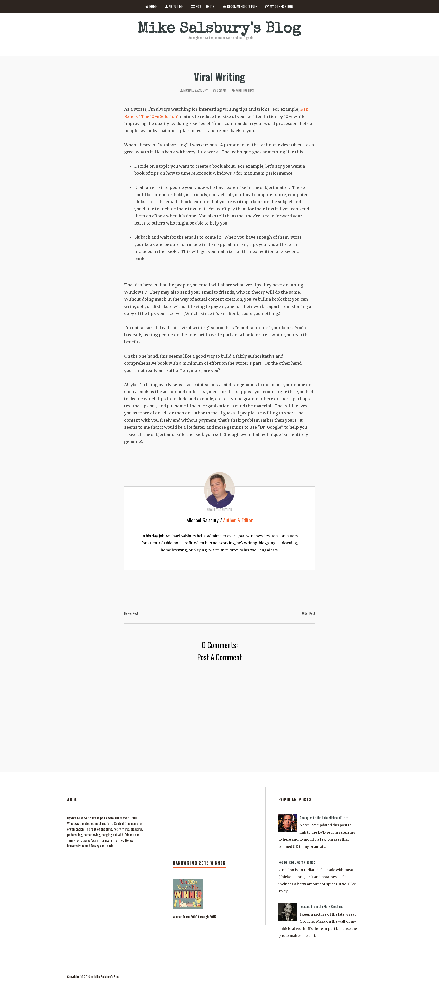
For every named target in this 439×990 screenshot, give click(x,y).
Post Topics (204, 6)
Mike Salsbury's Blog (219, 29)
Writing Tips (245, 90)
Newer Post (131, 613)
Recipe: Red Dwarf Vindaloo (296, 862)
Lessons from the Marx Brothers (321, 906)
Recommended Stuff (241, 6)
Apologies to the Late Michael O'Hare (324, 817)
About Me (175, 6)
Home (152, 6)
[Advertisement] (213, 828)
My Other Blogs (281, 6)
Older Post (308, 613)
